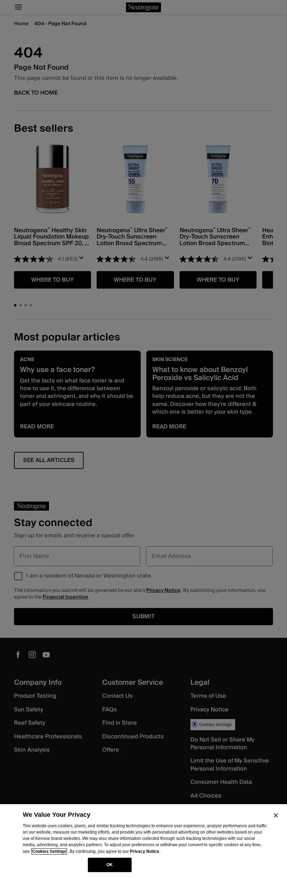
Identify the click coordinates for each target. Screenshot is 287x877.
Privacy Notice (144, 851)
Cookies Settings (49, 851)
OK (109, 864)
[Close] (276, 815)
